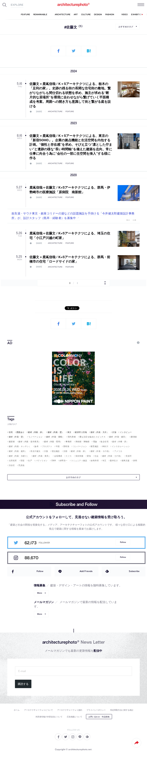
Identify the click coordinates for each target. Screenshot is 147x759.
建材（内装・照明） (53, 441)
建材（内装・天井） (100, 432)
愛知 (89, 456)
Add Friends (86, 571)
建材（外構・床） (120, 441)
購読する (23, 683)
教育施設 (95, 446)
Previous (128, 220)
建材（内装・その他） (112, 456)
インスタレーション (121, 446)
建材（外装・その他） (101, 451)
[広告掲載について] (129, 342)
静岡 (135, 460)
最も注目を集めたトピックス (92, 436)
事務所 (69, 441)
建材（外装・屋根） (55, 436)
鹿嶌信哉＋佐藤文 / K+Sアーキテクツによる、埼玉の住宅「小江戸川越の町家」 (69, 235)
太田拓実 (13, 460)
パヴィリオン (42, 460)
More (39, 593)
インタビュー (126, 432)
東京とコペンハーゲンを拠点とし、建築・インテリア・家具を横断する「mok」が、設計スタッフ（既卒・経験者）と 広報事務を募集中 (72, 215)
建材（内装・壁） (56, 432)
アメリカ (118, 451)
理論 (95, 441)
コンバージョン (80, 446)
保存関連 (79, 456)
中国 (58, 446)
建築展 (12, 441)
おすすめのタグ (125, 26)
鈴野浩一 (64, 460)
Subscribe (134, 571)
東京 (69, 432)
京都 (65, 451)
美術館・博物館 (82, 441)
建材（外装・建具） (118, 436)
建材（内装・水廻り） (19, 456)
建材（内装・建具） (18, 451)
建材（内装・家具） (42, 456)
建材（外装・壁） (17, 436)
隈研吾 (66, 446)
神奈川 (105, 446)
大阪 (46, 451)
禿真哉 (21, 465)
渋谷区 (12, 465)
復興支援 (126, 460)
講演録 (134, 436)
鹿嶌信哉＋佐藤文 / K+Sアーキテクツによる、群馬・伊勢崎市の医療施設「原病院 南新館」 (69, 189)
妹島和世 (95, 460)
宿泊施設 (56, 451)
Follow (123, 542)
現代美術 (72, 436)
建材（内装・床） (36, 432)
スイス (69, 456)
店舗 (114, 432)
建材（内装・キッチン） (20, 446)
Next (134, 220)
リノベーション (35, 436)
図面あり (20, 432)
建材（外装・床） (79, 451)
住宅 (11, 432)
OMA (53, 460)
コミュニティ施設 (79, 460)
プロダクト (47, 446)
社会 (97, 456)
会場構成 (58, 456)
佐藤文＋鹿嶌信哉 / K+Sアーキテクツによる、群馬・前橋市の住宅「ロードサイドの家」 (69, 258)
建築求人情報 (81, 432)
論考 (36, 446)
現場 (22, 460)
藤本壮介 (114, 460)
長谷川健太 (35, 451)
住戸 (30, 460)
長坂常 (129, 456)
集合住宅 (104, 441)
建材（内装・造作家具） (29, 441)
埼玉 (104, 460)
